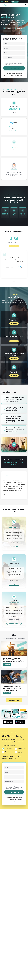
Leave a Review (14, 245)
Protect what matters (13, 623)
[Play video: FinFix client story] (14, 444)
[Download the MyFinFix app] (2, 1)
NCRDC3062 (14, 109)
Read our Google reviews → (14, 152)
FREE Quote (15, 1)
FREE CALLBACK (14, 68)
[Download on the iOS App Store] (8, 722)
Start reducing (13, 546)
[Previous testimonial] (12, 281)
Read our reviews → (14, 130)
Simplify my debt (13, 584)
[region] (14, 266)
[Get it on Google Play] (20, 722)
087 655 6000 (8, 1)
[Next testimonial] (16, 281)
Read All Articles (14, 700)
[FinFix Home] (4, 5)
